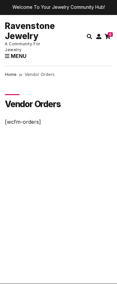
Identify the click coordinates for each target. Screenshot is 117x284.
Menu (17, 56)
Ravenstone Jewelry (30, 31)
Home (11, 74)
